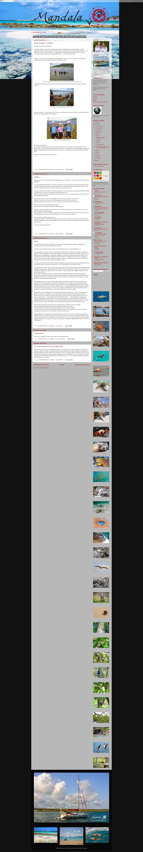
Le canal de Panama (99, 253)
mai (97, 152)
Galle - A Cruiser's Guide (100, 192)
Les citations (81, 36)
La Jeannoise (98, 232)
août (97, 133)
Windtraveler (98, 206)
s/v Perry (97, 190)
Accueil (36, 36)
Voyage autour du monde (101, 262)
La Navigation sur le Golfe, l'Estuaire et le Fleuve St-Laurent (100, 235)
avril (97, 154)
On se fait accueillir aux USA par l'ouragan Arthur (48, 346)
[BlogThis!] (67, 169)
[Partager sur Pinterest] (72, 169)
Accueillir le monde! (99, 202)
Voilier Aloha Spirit (99, 212)
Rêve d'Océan (98, 240)
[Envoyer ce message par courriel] (66, 169)
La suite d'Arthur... (39, 333)
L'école (36, 241)
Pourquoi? (59, 36)
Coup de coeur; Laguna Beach (101, 229)
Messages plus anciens (82, 364)
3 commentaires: (59, 233)
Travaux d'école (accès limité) (100, 102)
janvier (97, 158)
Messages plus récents (41, 364)
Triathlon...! (37, 177)
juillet (97, 135)
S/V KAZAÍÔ (98, 217)
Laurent (95, 98)
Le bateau (51, 36)
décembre (98, 126)
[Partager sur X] (69, 169)
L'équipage (43, 36)
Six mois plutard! (98, 264)
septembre (98, 132)
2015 (96, 122)
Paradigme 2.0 (98, 228)
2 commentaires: (59, 169)
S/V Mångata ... (98, 201)
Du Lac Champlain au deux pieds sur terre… (100, 242)
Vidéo (74, 36)
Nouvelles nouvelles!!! (99, 224)
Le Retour (97, 248)
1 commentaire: (59, 325)
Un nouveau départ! (99, 213)
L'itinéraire (67, 36)
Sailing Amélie (98, 195)
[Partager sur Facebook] (70, 169)
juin (97, 150)
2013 (96, 160)
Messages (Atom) (45, 367)
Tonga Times (97, 218)
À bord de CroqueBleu (98, 166)
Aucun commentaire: (60, 338)
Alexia (94, 100)
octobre (98, 130)
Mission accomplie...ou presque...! (44, 43)
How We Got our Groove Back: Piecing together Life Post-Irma (101, 208)
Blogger (85, 848)
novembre (98, 128)
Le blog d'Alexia (99, 252)
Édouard (95, 96)
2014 (96, 124)
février (97, 156)
